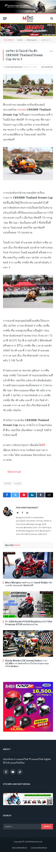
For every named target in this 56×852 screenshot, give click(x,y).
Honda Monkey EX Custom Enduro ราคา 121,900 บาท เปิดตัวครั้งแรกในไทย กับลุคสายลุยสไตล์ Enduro (27, 663)
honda (17, 483)
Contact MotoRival (39, 847)
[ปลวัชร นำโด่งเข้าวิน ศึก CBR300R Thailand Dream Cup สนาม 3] (28, 86)
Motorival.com (35, 841)
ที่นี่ (43, 445)
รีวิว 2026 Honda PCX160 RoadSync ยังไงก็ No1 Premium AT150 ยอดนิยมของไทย (28, 623)
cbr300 (7, 483)
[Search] (51, 18)
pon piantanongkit (14, 67)
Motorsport (47, 67)
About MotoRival (19, 847)
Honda (21, 109)
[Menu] (5, 18)
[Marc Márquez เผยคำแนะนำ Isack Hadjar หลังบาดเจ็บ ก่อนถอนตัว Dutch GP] (28, 565)
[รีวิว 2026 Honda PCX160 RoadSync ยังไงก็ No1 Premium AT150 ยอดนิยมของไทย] (28, 604)
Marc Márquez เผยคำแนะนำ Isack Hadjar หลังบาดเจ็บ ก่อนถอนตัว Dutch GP (28, 584)
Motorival (14, 471)
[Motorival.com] (28, 18)
